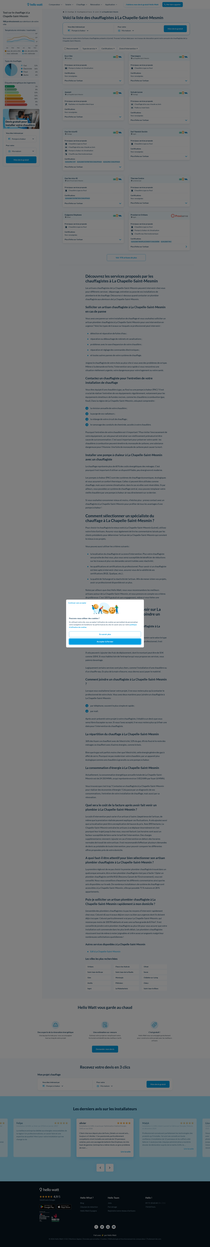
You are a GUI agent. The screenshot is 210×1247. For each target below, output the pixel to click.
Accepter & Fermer (105, 641)
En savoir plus (105, 634)
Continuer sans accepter (77, 603)
